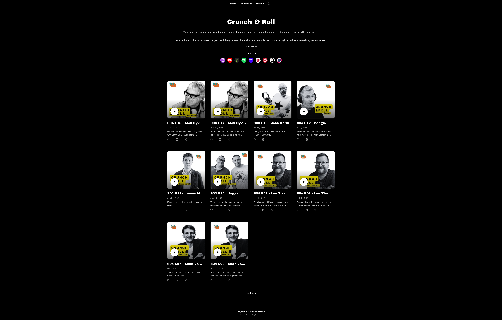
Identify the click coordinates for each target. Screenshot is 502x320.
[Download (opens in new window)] (177, 139)
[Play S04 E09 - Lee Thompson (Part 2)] (261, 182)
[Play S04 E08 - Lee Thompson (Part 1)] (304, 182)
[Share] (186, 139)
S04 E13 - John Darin (271, 123)
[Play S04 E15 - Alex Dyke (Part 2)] (174, 111)
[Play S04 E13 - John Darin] (261, 111)
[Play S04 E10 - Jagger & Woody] (217, 182)
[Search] (269, 3)
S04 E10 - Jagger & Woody (228, 193)
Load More (251, 293)
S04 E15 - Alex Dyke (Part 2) (185, 123)
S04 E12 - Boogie (311, 123)
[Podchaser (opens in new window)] (279, 60)
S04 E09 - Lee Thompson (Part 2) (271, 193)
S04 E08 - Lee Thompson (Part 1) (315, 193)
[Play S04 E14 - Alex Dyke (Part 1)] (217, 111)
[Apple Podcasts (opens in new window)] (222, 60)
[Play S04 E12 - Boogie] (304, 111)
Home (233, 3)
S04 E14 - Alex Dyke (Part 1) (228, 123)
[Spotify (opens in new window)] (243, 60)
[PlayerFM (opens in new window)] (265, 60)
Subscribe (246, 3)
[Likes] (168, 139)
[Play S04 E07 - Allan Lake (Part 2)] (174, 252)
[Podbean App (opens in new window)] (236, 60)
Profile (260, 3)
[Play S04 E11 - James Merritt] (174, 182)
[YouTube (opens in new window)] (229, 60)
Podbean (258, 315)
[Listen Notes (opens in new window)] (272, 60)
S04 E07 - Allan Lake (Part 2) (185, 264)
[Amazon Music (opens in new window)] (251, 60)
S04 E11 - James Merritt (185, 193)
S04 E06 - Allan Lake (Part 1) (228, 264)
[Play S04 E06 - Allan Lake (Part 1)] (217, 252)
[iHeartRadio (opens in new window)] (258, 60)
